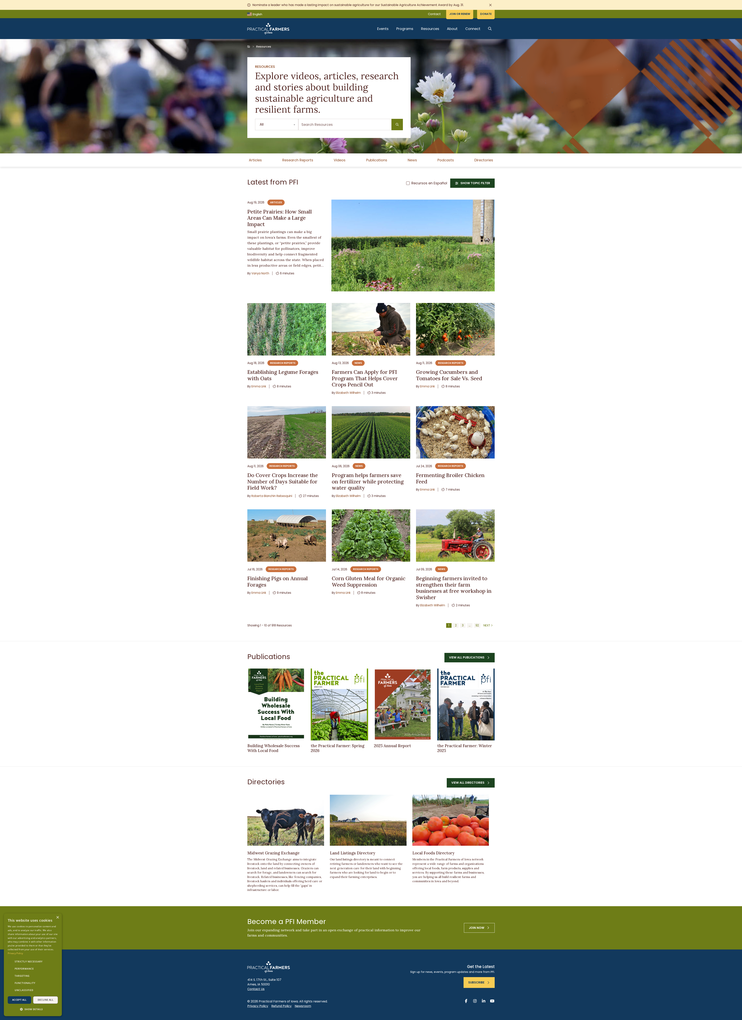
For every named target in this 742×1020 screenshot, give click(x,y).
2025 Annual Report (392, 745)
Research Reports (297, 160)
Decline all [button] (45, 999)
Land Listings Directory (352, 853)
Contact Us (256, 989)
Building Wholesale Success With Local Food (273, 748)
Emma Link (258, 386)
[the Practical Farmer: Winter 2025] (466, 704)
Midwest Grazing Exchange (273, 853)
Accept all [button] (19, 999)
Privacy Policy (257, 1006)
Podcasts (445, 160)
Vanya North (260, 273)
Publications (376, 160)
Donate (486, 14)
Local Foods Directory (433, 853)
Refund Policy (281, 1006)
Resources (430, 28)
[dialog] (33, 964)
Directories (483, 160)
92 (477, 625)
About (452, 28)
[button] (33, 1009)
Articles (255, 160)
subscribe (476, 982)
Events (383, 28)
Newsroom (303, 1006)
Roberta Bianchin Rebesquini (271, 496)
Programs (404, 28)
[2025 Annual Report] (402, 704)
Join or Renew (459, 14)
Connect (472, 28)
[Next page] (488, 625)
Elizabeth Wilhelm (348, 393)
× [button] (57, 917)
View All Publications (466, 657)
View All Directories (467, 783)
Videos (339, 160)
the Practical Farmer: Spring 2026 (337, 748)
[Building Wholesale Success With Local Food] (276, 704)
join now (476, 928)
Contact (434, 14)
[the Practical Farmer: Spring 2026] (339, 704)
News (412, 160)
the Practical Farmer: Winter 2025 (464, 748)
